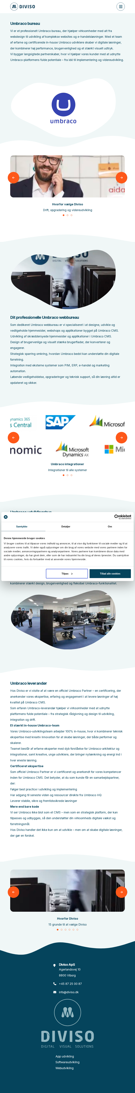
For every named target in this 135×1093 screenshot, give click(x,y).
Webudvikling (64, 1068)
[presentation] (13, 177)
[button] (64, 215)
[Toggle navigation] (121, 6)
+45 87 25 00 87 (70, 983)
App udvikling (64, 1056)
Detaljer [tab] (65, 526)
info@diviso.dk (69, 992)
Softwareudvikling (67, 1062)
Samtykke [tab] (21, 526)
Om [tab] (110, 526)
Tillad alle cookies (110, 573)
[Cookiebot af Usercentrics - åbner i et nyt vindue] (116, 517)
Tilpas (65, 573)
